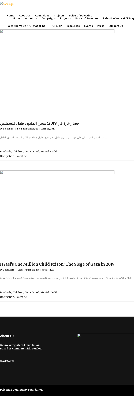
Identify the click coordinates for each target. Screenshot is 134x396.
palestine (21, 156)
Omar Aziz (8, 269)
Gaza (28, 151)
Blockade (5, 151)
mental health (49, 151)
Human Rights (30, 128)
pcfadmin (8, 128)
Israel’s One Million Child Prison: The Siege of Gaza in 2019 (57, 264)
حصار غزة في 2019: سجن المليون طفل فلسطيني (40, 123)
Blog (19, 128)
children (18, 151)
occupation (7, 156)
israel (35, 151)
